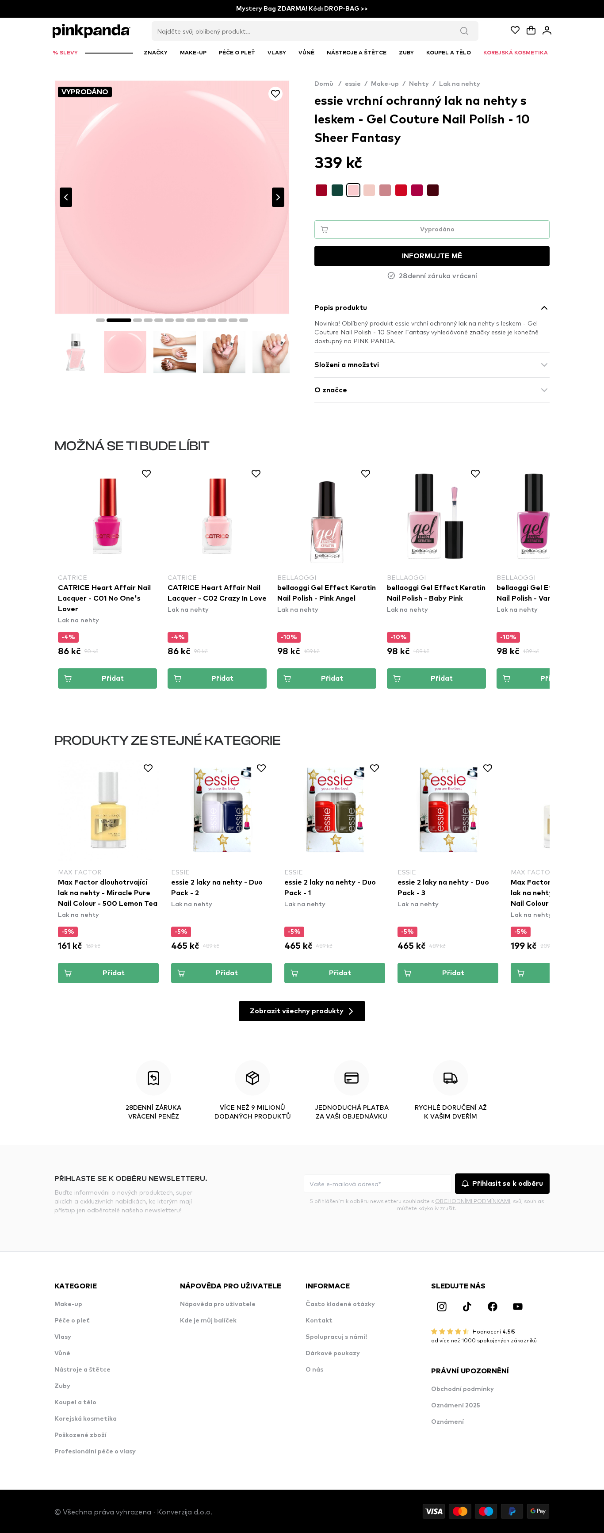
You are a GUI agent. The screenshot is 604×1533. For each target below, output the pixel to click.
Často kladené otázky (340, 1304)
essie (353, 84)
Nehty (419, 84)
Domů (327, 84)
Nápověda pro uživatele (218, 1304)
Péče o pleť (72, 1321)
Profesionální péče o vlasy (95, 1452)
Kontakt (319, 1321)
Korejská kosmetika (85, 1419)
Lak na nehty (459, 84)
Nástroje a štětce (82, 1370)
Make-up (385, 84)
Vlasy (62, 1337)
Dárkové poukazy (333, 1353)
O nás (314, 1370)
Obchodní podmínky (462, 1389)
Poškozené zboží (80, 1435)
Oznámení (447, 1422)
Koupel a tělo (75, 1402)
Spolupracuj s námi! (336, 1337)
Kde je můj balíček (208, 1321)
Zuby (62, 1386)
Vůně (62, 1353)
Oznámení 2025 (455, 1406)
